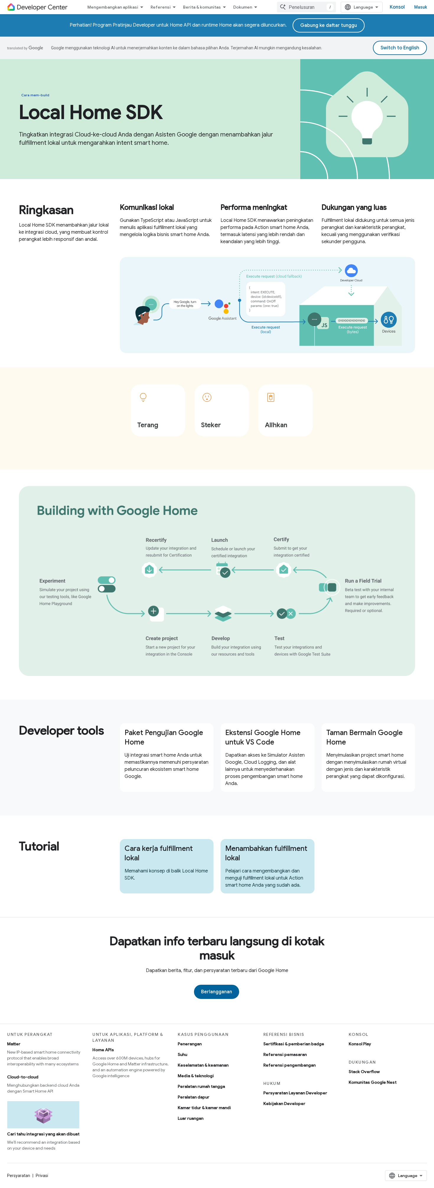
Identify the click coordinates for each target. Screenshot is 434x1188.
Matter (13, 1043)
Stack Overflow (364, 1071)
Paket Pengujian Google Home (164, 737)
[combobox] (306, 7)
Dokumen (242, 7)
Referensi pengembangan (289, 1065)
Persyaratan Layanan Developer (295, 1093)
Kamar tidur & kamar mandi (204, 1107)
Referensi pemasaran (285, 1054)
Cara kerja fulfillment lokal (159, 853)
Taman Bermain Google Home (364, 737)
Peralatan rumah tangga (201, 1086)
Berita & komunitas (202, 7)
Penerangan (190, 1043)
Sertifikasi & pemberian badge (293, 1043)
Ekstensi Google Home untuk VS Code (263, 737)
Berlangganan (216, 992)
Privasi (42, 1175)
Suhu (182, 1054)
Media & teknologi (196, 1075)
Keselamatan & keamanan (203, 1065)
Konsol (397, 7)
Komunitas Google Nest (373, 1082)
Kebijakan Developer (284, 1103)
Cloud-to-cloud (22, 1077)
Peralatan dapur (193, 1097)
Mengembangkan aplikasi (112, 7)
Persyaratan (18, 1175)
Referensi (161, 7)
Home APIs (103, 1049)
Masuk (420, 7)
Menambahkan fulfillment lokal (266, 853)
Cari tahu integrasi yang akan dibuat (43, 1134)
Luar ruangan (190, 1118)
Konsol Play (360, 1043)
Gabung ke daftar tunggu (328, 25)
